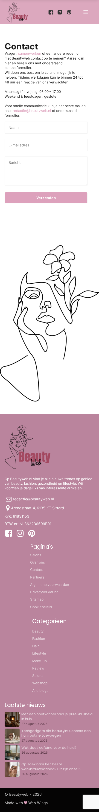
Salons (35, 555)
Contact (36, 569)
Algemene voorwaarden (49, 584)
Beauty (38, 631)
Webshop (39, 683)
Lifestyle (39, 653)
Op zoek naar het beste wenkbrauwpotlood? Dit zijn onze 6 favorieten (51, 769)
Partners (37, 577)
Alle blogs (40, 690)
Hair (35, 646)
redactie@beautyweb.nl (32, 110)
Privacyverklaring (44, 592)
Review (38, 668)
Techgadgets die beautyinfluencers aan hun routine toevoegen (56, 733)
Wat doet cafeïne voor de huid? (48, 747)
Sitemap (37, 599)
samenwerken (29, 53)
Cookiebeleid (41, 607)
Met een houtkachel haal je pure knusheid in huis (57, 716)
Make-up (39, 661)
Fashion (38, 638)
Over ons (37, 562)
